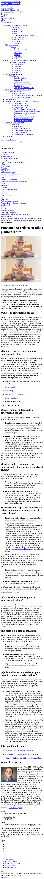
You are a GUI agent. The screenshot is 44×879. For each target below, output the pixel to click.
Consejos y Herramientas (17, 103)
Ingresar (3, 8)
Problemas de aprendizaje (9, 201)
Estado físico (18, 53)
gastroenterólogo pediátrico (20, 549)
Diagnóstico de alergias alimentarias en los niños (21, 754)
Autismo (4, 160)
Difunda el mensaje (20, 132)
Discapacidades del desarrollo (11, 174)
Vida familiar (13, 76)
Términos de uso (10, 865)
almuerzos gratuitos (16, 711)
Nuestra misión (14, 125)
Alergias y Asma (6, 156)
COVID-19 (5, 170)
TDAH (3, 209)
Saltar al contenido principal (10, 4)
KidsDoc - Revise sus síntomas (24, 109)
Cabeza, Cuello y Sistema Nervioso (13, 162)
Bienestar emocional (20, 49)
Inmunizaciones (19, 72)
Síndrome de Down (11, 387)
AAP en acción (19, 126)
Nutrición (17, 55)
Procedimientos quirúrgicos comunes (13, 203)
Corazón (4, 168)
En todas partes (19, 70)
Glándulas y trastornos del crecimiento (14, 182)
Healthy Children (6, 218)
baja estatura (18, 444)
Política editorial (10, 867)
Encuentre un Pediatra (8, 140)
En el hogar (17, 66)
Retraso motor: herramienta (23, 121)
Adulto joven (18, 31)
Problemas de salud (15, 92)
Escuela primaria (19, 37)
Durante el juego (19, 64)
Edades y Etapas (15, 27)
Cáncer (3, 164)
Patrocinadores (8, 6)
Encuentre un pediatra (21, 107)
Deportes (17, 51)
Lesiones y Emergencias (22, 97)
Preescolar (17, 41)
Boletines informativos (21, 105)
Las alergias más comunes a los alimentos (19, 751)
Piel (2, 197)
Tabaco (3, 207)
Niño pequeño (18, 39)
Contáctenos (9, 860)
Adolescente (18, 29)
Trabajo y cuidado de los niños (24, 88)
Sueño (16, 59)
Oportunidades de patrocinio (23, 130)
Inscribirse (10, 8)
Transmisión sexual (7, 211)
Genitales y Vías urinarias (9, 180)
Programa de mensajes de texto (24, 117)
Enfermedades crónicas (8, 176)
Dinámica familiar (20, 78)
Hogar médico (18, 80)
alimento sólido (29, 427)
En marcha (17, 68)
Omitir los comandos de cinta (11, 2)
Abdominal (4, 154)
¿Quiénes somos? (11, 862)
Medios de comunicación (22, 82)
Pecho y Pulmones (7, 195)
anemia (7, 446)
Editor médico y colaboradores (24, 134)
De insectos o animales (8, 172)
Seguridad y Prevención (17, 62)
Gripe (3, 183)
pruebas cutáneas (17, 572)
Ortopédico (4, 193)
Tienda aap (8, 136)
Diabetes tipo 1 (10, 391)
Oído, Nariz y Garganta (9, 189)
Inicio (3, 20)
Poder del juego (19, 86)
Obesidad (4, 187)
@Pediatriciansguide (15, 808)
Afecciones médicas (20, 93)
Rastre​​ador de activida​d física (23, 119)
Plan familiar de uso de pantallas (24, 113)
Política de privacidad (12, 863)
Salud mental (5, 205)
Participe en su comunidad (22, 84)
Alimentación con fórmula (27, 35)
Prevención (4, 199)
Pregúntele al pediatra (21, 115)
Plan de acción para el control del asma (27, 111)
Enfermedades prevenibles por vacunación (28, 95)
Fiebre (3, 178)
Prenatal (16, 43)
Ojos (2, 191)
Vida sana (12, 47)
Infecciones (5, 185)
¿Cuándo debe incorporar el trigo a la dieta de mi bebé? (23, 758)
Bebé (15, 33)
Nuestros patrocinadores (22, 128)
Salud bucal (18, 57)
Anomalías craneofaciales (9, 158)
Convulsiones (5, 166)
